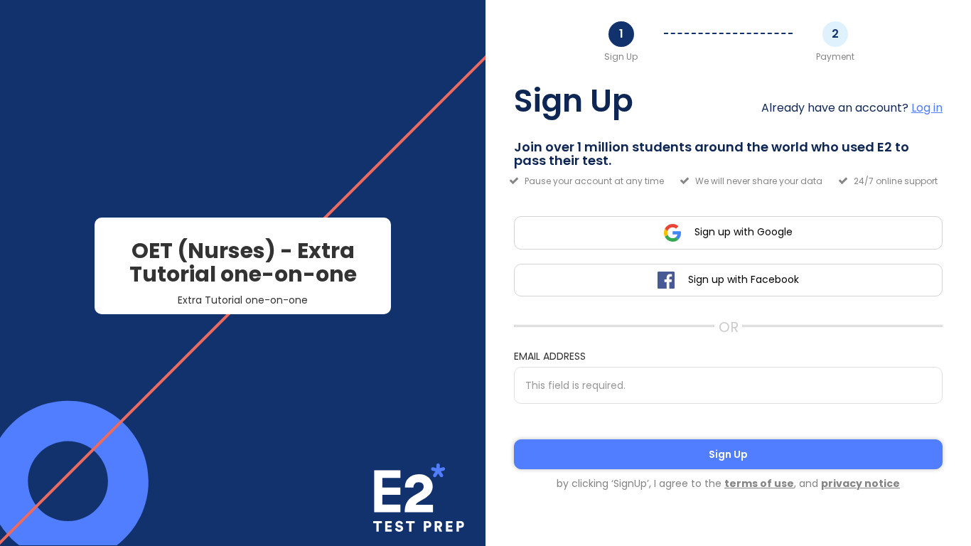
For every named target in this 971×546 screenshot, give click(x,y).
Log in (927, 108)
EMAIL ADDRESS (550, 356)
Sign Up (728, 454)
